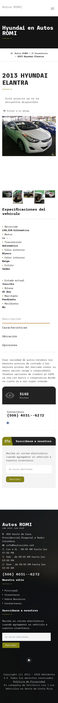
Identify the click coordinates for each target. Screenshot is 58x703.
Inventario (40, 53)
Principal (11, 590)
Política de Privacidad (29, 681)
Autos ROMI (12, 7)
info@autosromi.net (20, 545)
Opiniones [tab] (9, 345)
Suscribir (15, 479)
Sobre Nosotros (14, 599)
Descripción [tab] (11, 318)
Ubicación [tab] (9, 336)
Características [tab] (14, 327)
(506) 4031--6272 (25, 415)
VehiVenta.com (36, 685)
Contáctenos (13, 603)
